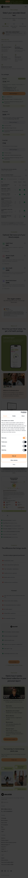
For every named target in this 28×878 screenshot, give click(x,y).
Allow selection (14, 460)
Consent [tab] (5, 416)
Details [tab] (14, 416)
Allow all (14, 456)
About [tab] (23, 416)
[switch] (25, 442)
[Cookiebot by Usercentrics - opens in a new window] (21, 412)
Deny (14, 464)
